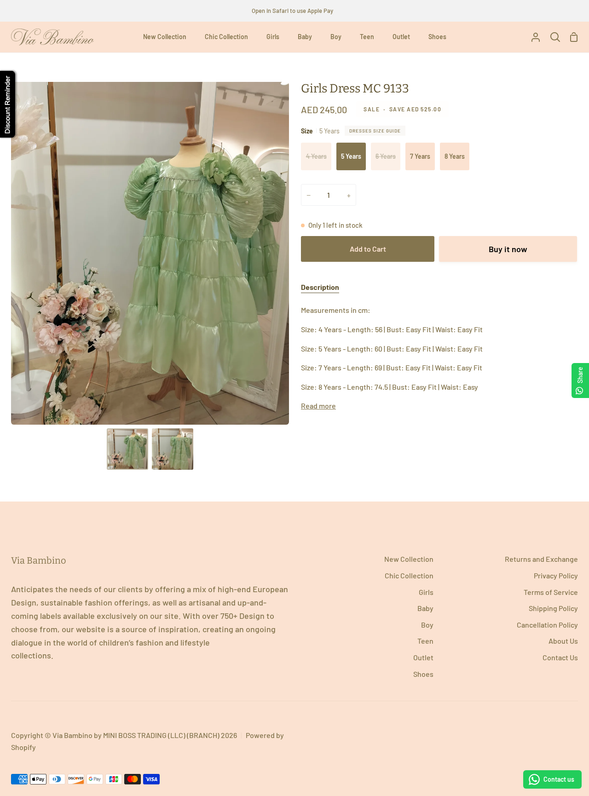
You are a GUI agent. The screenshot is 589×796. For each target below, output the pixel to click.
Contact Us (560, 657)
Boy (427, 624)
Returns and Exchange (541, 558)
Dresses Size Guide (375, 130)
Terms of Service (551, 592)
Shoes (423, 673)
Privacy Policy (556, 575)
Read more (318, 405)
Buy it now (508, 249)
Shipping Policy (553, 608)
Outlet (423, 657)
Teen (425, 640)
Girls (426, 592)
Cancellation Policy (547, 624)
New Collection (408, 558)
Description (320, 287)
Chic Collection (409, 575)
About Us (563, 640)
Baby (425, 608)
